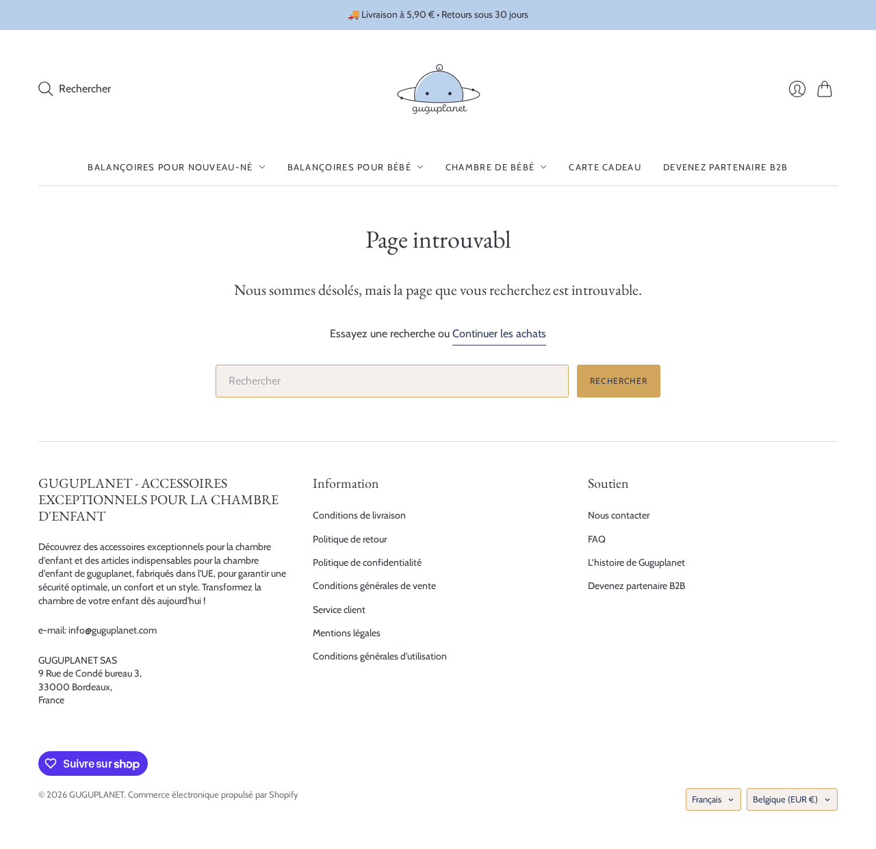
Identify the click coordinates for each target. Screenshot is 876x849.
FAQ (597, 539)
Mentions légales (347, 633)
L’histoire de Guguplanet (636, 562)
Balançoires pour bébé (349, 166)
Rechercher (618, 381)
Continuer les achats (499, 333)
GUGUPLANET (96, 794)
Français (706, 799)
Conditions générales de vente (374, 585)
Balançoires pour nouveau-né (170, 166)
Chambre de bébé (490, 166)
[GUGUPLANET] (438, 89)
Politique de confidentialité (367, 562)
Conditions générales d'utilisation (380, 656)
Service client (339, 609)
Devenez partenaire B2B (725, 166)
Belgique (785, 799)
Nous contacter (618, 515)
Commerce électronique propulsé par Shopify (213, 794)
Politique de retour (350, 539)
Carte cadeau (605, 166)
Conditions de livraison (359, 515)
